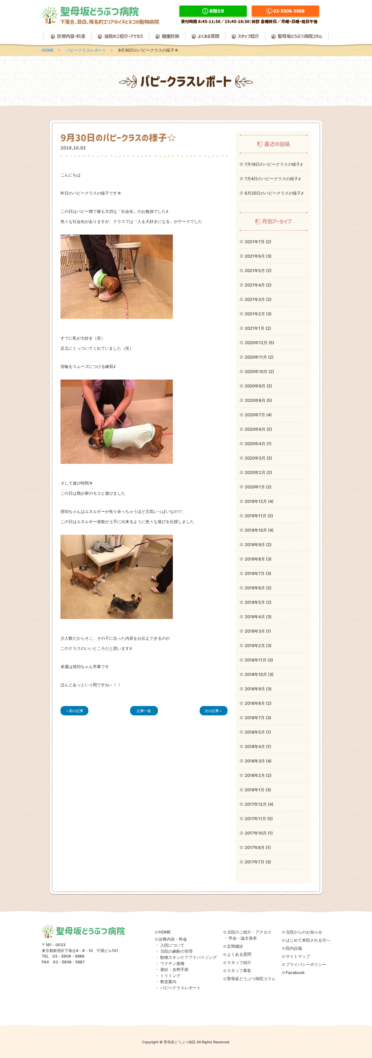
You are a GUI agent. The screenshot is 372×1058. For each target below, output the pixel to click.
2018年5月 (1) (258, 732)
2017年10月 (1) (259, 833)
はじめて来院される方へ (308, 940)
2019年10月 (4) (259, 530)
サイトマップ (298, 956)
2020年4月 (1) (258, 443)
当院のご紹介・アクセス (123, 36)
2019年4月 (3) (258, 616)
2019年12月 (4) (259, 501)
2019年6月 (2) (258, 587)
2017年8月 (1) (258, 847)
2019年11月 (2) (259, 515)
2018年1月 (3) (258, 789)
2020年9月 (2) (258, 385)
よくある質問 (208, 36)
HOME (48, 50)
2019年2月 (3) (258, 645)
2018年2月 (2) (258, 775)
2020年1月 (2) (258, 486)
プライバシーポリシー (306, 964)
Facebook (295, 972)
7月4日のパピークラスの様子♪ (273, 178)
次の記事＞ (213, 711)
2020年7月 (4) (258, 414)
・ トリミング (167, 975)
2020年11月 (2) (259, 357)
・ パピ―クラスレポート (178, 987)
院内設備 (294, 948)
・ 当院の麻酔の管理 (174, 951)
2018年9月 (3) (258, 688)
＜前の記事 (74, 711)
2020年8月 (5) (258, 400)
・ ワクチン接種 (169, 963)
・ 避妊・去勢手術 (172, 969)
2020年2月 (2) (258, 472)
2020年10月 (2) (259, 371)
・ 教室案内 (165, 981)
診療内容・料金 (71, 36)
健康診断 (170, 36)
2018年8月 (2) (258, 703)
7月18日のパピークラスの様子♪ (274, 164)
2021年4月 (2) (258, 284)
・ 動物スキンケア (186, 957)
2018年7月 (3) (258, 717)
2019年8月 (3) (258, 559)
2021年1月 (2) (258, 328)
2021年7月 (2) (258, 241)
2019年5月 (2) (258, 602)
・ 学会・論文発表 (240, 938)
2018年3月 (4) (258, 760)
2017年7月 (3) (258, 861)
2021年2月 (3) (258, 313)
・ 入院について (169, 945)
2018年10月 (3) (259, 674)
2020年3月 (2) (258, 458)
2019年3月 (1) (258, 631)
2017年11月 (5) (259, 818)
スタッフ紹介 (248, 36)
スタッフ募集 (239, 970)
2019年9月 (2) (258, 544)
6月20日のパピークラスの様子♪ (274, 193)
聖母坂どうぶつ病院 (109, 15)
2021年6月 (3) (258, 256)
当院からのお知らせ (304, 932)
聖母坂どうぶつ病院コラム (300, 36)
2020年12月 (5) (259, 342)
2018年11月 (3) (259, 659)
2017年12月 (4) (259, 804)
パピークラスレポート (86, 50)
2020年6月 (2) (258, 429)
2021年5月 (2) (258, 270)
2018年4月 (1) (258, 746)
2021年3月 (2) (258, 299)
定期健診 (235, 946)
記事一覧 (144, 711)
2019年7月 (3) (258, 573)
